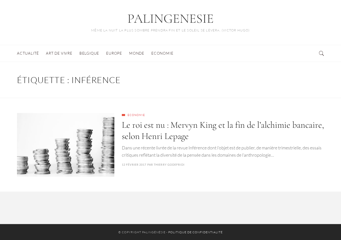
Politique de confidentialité (195, 232)
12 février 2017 (134, 164)
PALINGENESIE (170, 18)
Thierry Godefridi (169, 164)
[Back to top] (325, 225)
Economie (136, 115)
